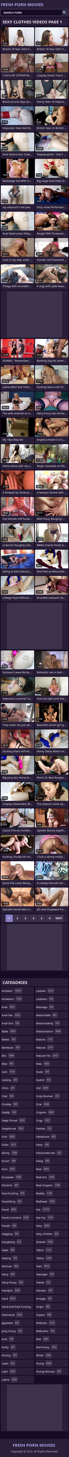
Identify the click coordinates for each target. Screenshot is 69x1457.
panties (43, 1128)
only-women (47, 1096)
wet (42, 1339)
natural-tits (47, 1055)
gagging (10, 1234)
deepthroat (12, 1128)
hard (8, 1298)
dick (8, 1136)
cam (8, 1072)
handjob (11, 1290)
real (42, 1169)
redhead (45, 1201)
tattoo (43, 1258)
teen (42, 1266)
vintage (44, 1298)
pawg (42, 1161)
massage (44, 1007)
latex (8, 1363)
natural (44, 1047)
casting (9, 1080)
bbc (8, 1055)
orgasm (45, 1112)
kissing (9, 1355)
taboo (43, 1250)
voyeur (43, 1315)
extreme (10, 1185)
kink (7, 1339)
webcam (45, 1323)
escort (8, 1161)
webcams (45, 1331)
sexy (42, 1225)
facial (9, 1209)
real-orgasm (48, 1185)
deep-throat (13, 1120)
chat (7, 1096)
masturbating (47, 1023)
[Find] (64, 12)
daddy (9, 1112)
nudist (43, 1080)
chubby (9, 1104)
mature (44, 1039)
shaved (44, 1242)
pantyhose (45, 1136)
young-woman (48, 1371)
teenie (43, 1282)
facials (9, 1225)
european (11, 1177)
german (10, 1266)
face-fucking (13, 1193)
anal (8, 1007)
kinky (8, 1347)
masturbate (46, 1015)
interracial (12, 1315)
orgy (43, 1120)
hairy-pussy (12, 1282)
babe (8, 1031)
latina (9, 1379)
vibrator (44, 1290)
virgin (43, 1306)
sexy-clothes (47, 1234)
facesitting (11, 1201)
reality (44, 1193)
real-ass (45, 1177)
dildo (9, 1144)
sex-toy (44, 1217)
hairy (8, 1274)
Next (59, 918)
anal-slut (10, 1023)
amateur (11, 991)
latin (8, 1371)
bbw (7, 1064)
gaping (9, 1258)
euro (8, 1169)
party (42, 1144)
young (43, 1363)
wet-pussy (46, 1347)
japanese (10, 1323)
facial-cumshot (15, 1217)
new (42, 1064)
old (42, 1088)
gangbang (11, 1242)
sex (42, 1209)
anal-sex (11, 1015)
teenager (45, 1274)
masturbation (48, 1031)
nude (42, 1072)
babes (8, 1039)
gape (8, 1250)
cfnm (8, 1088)
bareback (11, 1047)
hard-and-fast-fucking (16, 1307)
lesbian (44, 991)
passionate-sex (48, 1153)
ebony (9, 1153)
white (43, 1355)
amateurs (11, 999)
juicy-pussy (12, 1331)
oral (42, 1104)
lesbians (44, 999)
